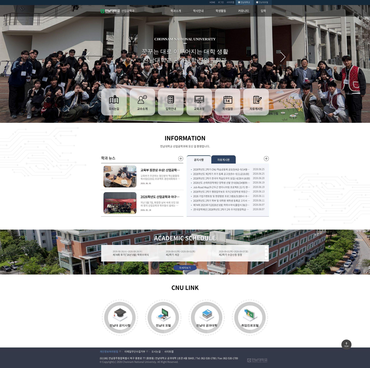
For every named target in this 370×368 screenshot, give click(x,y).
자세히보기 (185, 267)
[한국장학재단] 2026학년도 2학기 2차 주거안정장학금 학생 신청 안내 (221, 209)
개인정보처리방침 (109, 351)
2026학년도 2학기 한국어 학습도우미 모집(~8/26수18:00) (221, 178)
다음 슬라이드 (283, 56)
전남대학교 (245, 2)
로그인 (221, 2)
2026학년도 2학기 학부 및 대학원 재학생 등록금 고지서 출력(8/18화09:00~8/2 (221, 200)
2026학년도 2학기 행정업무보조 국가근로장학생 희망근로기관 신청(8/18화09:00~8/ (221, 191)
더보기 (180, 158)
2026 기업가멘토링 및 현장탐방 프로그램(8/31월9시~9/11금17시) (221, 196)
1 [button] (181, 74)
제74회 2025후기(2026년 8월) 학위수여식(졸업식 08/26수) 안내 (221, 204)
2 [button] (184, 74)
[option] (131, 253)
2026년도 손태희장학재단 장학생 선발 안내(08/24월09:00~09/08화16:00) (221, 182)
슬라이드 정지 (190, 73)
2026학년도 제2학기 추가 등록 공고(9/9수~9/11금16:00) (221, 173)
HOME (212, 2)
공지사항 (199, 160)
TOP (346, 346)
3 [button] (187, 74)
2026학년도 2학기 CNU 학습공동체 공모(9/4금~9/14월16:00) (221, 169)
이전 (266, 249)
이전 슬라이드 (87, 56)
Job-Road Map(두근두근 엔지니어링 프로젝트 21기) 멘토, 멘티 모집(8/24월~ (221, 187)
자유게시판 (223, 160)
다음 (266, 256)
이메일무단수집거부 (134, 351)
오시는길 (156, 351)
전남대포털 (263, 2)
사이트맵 (230, 2)
